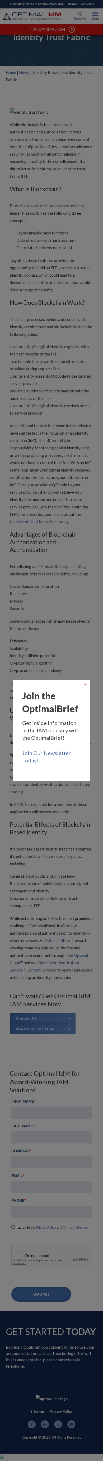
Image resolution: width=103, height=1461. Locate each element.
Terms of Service (75, 1227)
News (24, 72)
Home (11, 72)
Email (17, 1176)
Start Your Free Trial (34, 1029)
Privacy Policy (46, 1227)
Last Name (22, 1126)
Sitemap (37, 1411)
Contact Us (26, 1018)
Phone (18, 1200)
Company (21, 1151)
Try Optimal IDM (47, 29)
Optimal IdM (56, 940)
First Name (23, 1101)
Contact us (35, 970)
